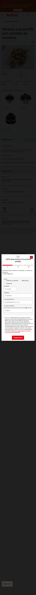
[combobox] (10, 289)
